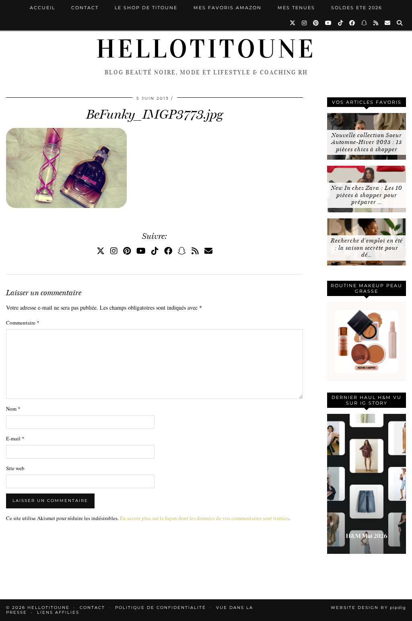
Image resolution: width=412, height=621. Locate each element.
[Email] (388, 23)
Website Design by (368, 607)
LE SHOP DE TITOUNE (146, 7)
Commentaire (22, 322)
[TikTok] (341, 23)
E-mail (15, 438)
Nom (13, 408)
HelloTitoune (206, 49)
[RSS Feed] (376, 23)
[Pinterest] (316, 23)
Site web (15, 468)
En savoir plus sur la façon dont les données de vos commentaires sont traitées (204, 518)
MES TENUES (296, 7)
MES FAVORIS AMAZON (228, 7)
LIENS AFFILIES (58, 612)
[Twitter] (293, 23)
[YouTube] (328, 23)
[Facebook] (352, 23)
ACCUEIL (42, 7)
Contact (85, 7)
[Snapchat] (364, 23)
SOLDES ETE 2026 (356, 7)
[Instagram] (304, 23)
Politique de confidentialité (160, 607)
